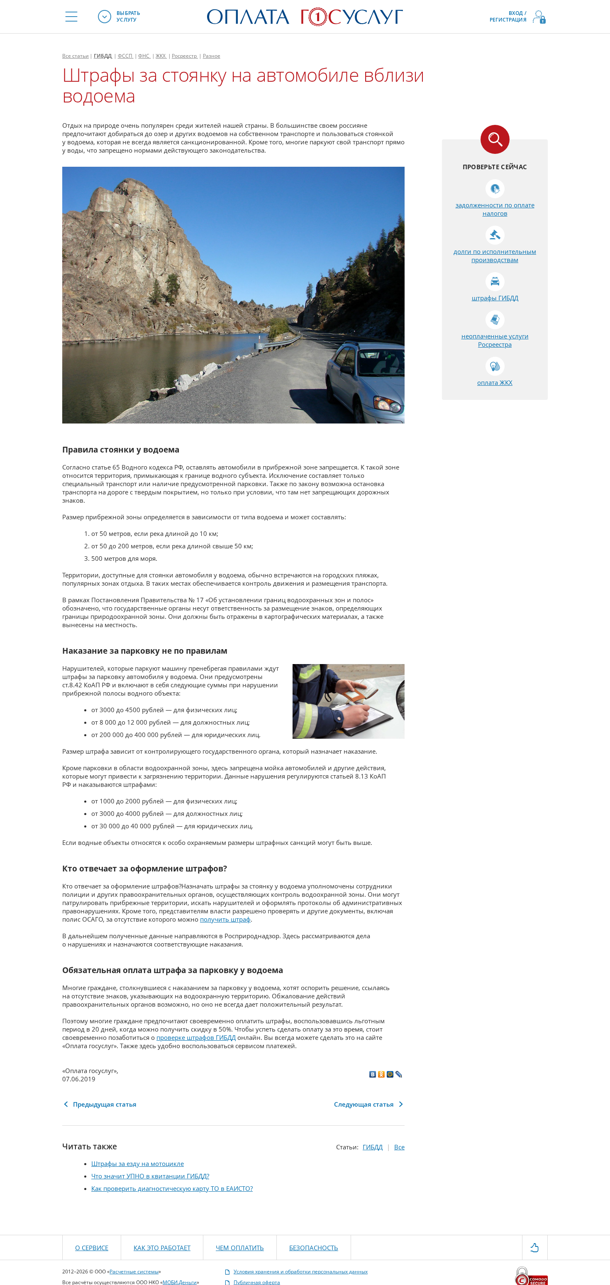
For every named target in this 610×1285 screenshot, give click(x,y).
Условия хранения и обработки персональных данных (301, 1271)
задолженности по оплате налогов (495, 209)
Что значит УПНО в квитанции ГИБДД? (150, 1176)
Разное (211, 55)
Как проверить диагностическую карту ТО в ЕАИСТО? (172, 1188)
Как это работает (162, 1248)
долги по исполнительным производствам (495, 255)
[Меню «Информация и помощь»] (71, 17)
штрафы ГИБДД (495, 298)
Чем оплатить (240, 1248)
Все (75, 55)
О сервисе (91, 1248)
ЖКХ (161, 55)
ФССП (126, 55)
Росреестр (185, 55)
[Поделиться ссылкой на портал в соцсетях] (535, 1247)
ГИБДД (103, 55)
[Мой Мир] (390, 1074)
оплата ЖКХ (494, 382)
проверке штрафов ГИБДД (196, 1037)
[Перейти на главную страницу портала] (305, 16)
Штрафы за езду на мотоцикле (137, 1163)
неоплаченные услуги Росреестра (495, 340)
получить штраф (225, 919)
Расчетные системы (134, 1271)
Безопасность (313, 1248)
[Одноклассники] (381, 1074)
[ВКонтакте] (372, 1074)
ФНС (144, 55)
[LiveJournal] (399, 1074)
